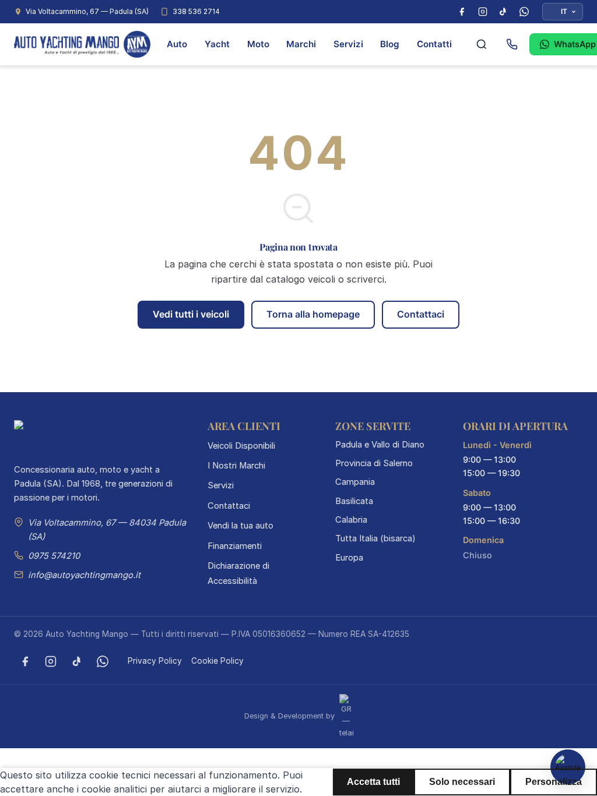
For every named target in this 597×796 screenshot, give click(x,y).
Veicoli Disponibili (241, 446)
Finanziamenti (235, 546)
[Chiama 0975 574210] (512, 44)
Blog (389, 44)
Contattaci (420, 314)
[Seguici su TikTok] (77, 661)
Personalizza (553, 782)
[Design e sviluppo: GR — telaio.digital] (345, 716)
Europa (349, 557)
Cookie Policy (217, 660)
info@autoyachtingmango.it (84, 575)
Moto (258, 44)
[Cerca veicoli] (481, 44)
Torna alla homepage (313, 314)
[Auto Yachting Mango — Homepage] (82, 44)
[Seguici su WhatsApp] (103, 661)
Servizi (348, 44)
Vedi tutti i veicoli (191, 314)
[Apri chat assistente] (567, 766)
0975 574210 (54, 556)
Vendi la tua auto (240, 525)
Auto (177, 44)
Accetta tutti (373, 782)
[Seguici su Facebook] (25, 661)
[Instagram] (482, 11)
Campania (355, 482)
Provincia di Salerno (374, 463)
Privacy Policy (155, 660)
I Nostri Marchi (236, 465)
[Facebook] (461, 11)
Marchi (301, 44)
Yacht (217, 44)
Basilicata (354, 501)
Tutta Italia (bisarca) (375, 538)
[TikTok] (503, 11)
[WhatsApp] (524, 11)
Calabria (351, 520)
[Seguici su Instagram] (51, 661)
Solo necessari (462, 782)
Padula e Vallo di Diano (379, 444)
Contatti (434, 44)
